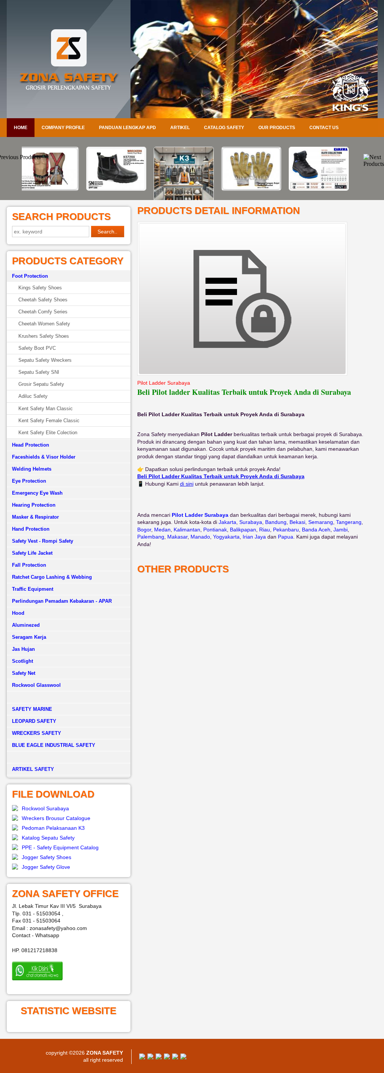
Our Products (276, 127)
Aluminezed (26, 625)
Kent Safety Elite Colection (47, 432)
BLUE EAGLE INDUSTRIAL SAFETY (53, 745)
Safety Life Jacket (32, 553)
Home (20, 127)
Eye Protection (29, 481)
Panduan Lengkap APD (127, 127)
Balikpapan (243, 530)
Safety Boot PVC (37, 348)
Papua (285, 537)
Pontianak (215, 530)
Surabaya (250, 522)
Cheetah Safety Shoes (43, 299)
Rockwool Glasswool (36, 685)
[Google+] (159, 1058)
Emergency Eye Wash (37, 493)
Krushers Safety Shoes (43, 336)
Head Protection (30, 445)
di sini (187, 484)
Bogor (144, 530)
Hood (18, 613)
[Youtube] (167, 1058)
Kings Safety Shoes (40, 287)
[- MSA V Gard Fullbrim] (327, 152)
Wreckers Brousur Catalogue (56, 818)
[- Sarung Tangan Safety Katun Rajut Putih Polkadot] (192, 189)
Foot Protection (30, 276)
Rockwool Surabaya (45, 808)
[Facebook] (142, 1058)
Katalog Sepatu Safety (48, 838)
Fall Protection (29, 565)
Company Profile (63, 127)
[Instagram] (175, 1058)
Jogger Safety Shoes (46, 857)
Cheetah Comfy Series (43, 312)
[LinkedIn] (183, 1058)
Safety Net (23, 673)
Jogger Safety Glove (46, 867)
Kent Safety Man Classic (45, 408)
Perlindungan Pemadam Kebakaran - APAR (62, 601)
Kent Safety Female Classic (49, 420)
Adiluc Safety (33, 396)
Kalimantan (187, 530)
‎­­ (68, 757)
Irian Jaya (254, 537)
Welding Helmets (31, 469)
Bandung (275, 522)
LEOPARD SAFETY (34, 721)
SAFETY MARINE (32, 709)
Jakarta (227, 522)
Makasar (177, 537)
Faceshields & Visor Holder (43, 457)
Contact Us (324, 127)
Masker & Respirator (35, 517)
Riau (264, 530)
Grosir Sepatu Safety (41, 384)
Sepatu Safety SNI (38, 372)
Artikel (180, 127)
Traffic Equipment (32, 589)
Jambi (340, 530)
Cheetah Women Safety (44, 324)
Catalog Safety (224, 127)
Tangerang (349, 522)
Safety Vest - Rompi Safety (42, 541)
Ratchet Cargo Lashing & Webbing (52, 577)
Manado (200, 537)
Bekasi (297, 522)
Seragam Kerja (29, 637)
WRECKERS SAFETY (36, 733)
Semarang (320, 522)
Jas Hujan (23, 649)
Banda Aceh (316, 530)
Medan (162, 530)
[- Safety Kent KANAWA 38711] (260, 189)
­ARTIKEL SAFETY (33, 769)
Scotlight (22, 661)
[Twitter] (150, 1058)
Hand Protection (31, 529)
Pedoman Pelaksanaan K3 (53, 828)
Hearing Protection (34, 505)
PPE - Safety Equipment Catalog (60, 847)
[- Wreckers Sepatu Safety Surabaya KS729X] (57, 189)
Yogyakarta (226, 537)
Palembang (150, 537)
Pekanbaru (286, 530)
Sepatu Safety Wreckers (45, 360)
